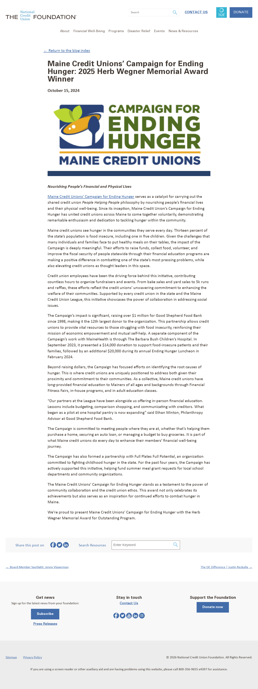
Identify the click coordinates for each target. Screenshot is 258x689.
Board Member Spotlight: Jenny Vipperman (37, 567)
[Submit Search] (175, 545)
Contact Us (196, 12)
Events (159, 31)
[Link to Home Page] (41, 16)
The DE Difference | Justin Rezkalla (226, 567)
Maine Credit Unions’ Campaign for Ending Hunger (91, 196)
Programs (116, 31)
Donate (241, 12)
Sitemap (11, 657)
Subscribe (45, 614)
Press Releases (45, 624)
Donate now (212, 607)
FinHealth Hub (221, 12)
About (65, 31)
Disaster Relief (139, 31)
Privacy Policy (32, 657)
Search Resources (92, 545)
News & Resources (183, 31)
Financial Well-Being (89, 31)
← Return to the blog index (66, 50)
